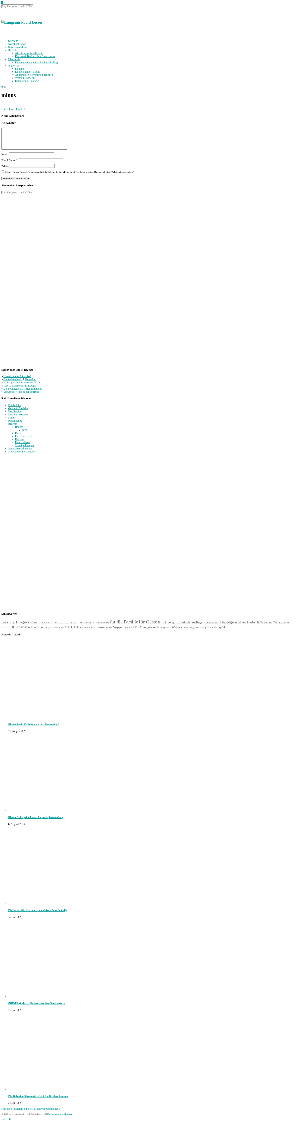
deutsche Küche (64, 623)
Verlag (162, 628)
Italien (261, 622)
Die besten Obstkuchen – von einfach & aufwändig (37, 910)
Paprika (49, 628)
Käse (27, 627)
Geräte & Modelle (18, 408)
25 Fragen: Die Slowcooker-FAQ (21, 382)
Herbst (251, 622)
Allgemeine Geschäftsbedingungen (34, 74)
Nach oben (7, 1119)
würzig (203, 627)
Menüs (12, 417)
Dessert (53, 622)
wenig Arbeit (194, 628)
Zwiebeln (212, 627)
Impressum (14, 65)
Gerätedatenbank (12, 379)
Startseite (13, 40)
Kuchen (18, 627)
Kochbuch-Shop (17, 43)
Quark (56, 627)
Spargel (109, 628)
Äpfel (221, 627)
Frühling (105, 623)
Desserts (19, 433)
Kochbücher (15, 411)
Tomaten (127, 627)
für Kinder (165, 622)
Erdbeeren (75, 623)
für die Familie (124, 621)
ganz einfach (181, 622)
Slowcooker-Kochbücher (21, 451)
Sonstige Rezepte (24, 445)
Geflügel (197, 622)
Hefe (244, 622)
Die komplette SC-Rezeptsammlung (22, 388)
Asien (3, 623)
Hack (217, 623)
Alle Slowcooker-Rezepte (29, 53)
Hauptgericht (230, 622)
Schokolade (72, 627)
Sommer (99, 627)
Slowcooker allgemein (20, 448)
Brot (24, 429)
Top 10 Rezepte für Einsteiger (19, 385)
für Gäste (148, 621)
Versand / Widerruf (25, 77)
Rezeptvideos (22, 442)
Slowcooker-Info (17, 47)
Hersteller (30, 379)
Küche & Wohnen (18, 414)
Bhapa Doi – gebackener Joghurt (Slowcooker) (35, 817)
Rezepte (12, 50)
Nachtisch (38, 627)
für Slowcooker (23, 436)
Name (4, 154)
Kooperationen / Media (27, 71)
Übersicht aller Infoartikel (17, 376)
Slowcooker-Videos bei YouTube (21, 391)
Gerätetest (209, 622)
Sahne (61, 628)
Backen (19, 426)
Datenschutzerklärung (27, 80)
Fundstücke (14, 405)
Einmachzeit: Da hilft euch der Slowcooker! (33, 724)
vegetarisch (150, 627)
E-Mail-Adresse (9, 160)
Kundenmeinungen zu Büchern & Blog (36, 62)
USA (137, 627)
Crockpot (44, 622)
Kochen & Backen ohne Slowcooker (35, 56)
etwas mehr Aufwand (90, 622)
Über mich (14, 59)
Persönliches (15, 420)
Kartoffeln (272, 622)
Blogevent (24, 622)
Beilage (11, 622)
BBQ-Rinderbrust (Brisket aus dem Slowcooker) (36, 1003)
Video (168, 627)
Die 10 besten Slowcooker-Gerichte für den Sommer (38, 1096)
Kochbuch (284, 622)
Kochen (19, 439)
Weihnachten (180, 627)
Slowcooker (86, 627)
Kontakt (19, 68)
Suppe (117, 627)
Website (5, 166)
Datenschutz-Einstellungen (59, 1114)
